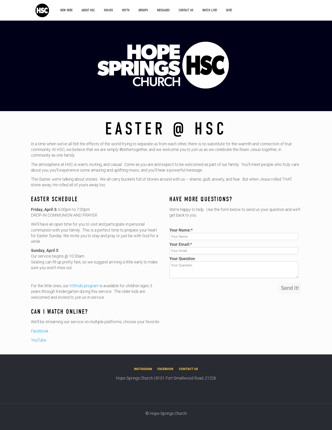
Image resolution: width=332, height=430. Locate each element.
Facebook (39, 331)
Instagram (143, 369)
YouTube (38, 340)
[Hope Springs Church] (42, 10)
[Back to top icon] (310, 420)
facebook (165, 369)
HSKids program (84, 285)
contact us (188, 369)
